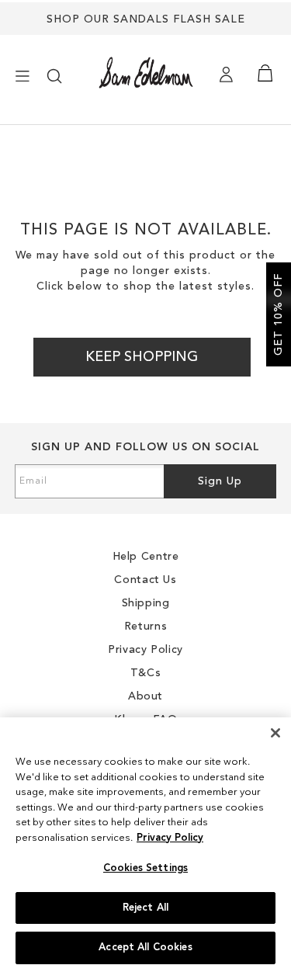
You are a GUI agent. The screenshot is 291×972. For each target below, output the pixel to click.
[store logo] (146, 73)
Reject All (145, 908)
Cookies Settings (145, 868)
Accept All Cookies (145, 947)
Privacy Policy (170, 838)
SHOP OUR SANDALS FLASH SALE (146, 19)
